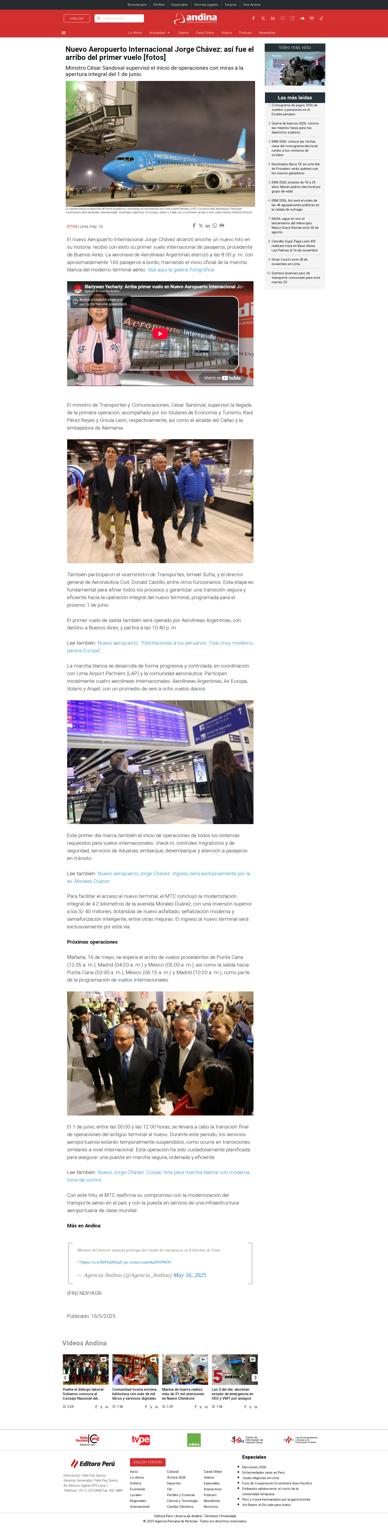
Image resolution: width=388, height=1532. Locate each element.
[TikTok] (321, 18)
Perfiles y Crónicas (181, 1495)
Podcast (245, 33)
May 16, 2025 (189, 1275)
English (77, 18)
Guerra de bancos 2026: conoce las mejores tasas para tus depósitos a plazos (295, 127)
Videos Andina (84, 1343)
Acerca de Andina (188, 1516)
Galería (183, 33)
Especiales (179, 5)
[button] (65, 1377)
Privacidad (228, 1516)
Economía (137, 1489)
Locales (136, 1495)
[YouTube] (282, 18)
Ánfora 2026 (176, 1477)
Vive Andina (251, 5)
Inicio (134, 1472)
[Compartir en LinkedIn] (107, 1406)
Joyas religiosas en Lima (260, 1478)
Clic (169, 1489)
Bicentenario (137, 5)
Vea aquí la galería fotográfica (181, 270)
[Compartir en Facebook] (96, 1406)
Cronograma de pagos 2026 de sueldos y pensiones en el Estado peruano (294, 109)
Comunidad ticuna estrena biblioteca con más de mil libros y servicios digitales (134, 1394)
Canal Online (205, 33)
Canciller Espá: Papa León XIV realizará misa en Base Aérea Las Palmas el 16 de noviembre (295, 245)
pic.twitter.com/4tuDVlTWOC (148, 1262)
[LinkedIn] (272, 18)
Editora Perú (163, 1516)
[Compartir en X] (102, 1406)
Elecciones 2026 (254, 1467)
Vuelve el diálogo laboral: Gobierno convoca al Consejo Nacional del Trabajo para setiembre (83, 1396)
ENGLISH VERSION (148, 1462)
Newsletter (267, 33)
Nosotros (211, 1507)
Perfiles (159, 5)
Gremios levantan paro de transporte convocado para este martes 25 (296, 277)
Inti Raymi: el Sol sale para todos (266, 1505)
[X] (263, 18)
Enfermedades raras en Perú (263, 1473)
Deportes (174, 1483)
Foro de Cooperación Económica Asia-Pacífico (277, 1483)
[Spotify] (311, 18)
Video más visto (295, 47)
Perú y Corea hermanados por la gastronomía (276, 1499)
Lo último (135, 33)
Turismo (231, 5)
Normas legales (206, 5)
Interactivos (213, 1489)
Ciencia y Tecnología (182, 1501)
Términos (211, 1516)
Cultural (173, 1472)
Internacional (139, 1507)
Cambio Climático (180, 1507)
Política (135, 1483)
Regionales (138, 1501)
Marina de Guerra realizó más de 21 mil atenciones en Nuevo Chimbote (183, 1394)
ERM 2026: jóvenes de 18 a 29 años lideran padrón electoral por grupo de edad (296, 186)
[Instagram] (292, 18)
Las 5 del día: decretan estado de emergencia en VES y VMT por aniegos (232, 1394)
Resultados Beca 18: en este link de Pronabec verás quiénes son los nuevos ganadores (296, 168)
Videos (226, 33)
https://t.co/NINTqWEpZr (102, 1262)
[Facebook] (253, 18)
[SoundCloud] (302, 18)
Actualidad (160, 32)
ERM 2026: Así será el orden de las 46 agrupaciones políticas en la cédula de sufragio (295, 205)
